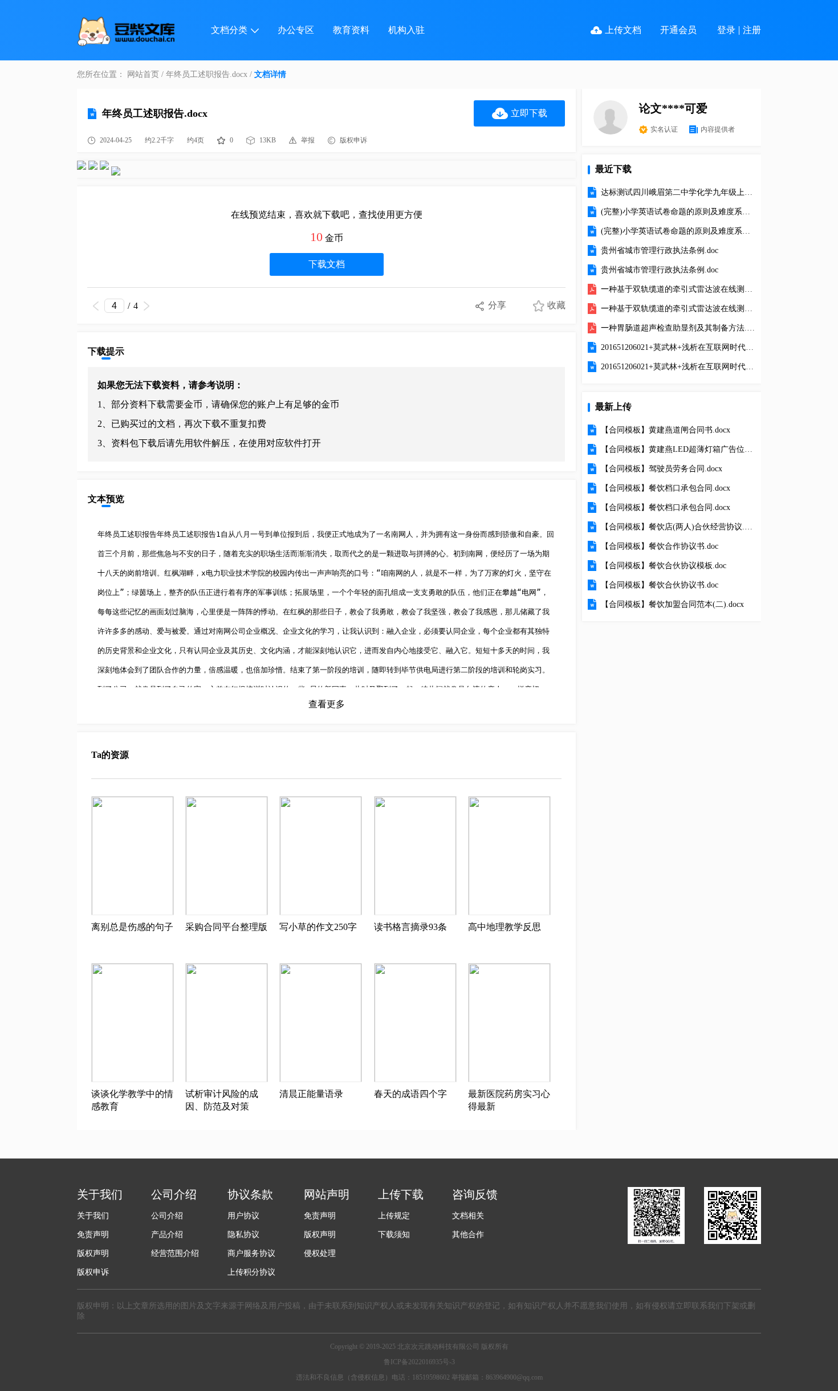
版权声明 (93, 1253)
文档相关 (468, 1215)
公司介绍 (167, 1215)
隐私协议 (243, 1234)
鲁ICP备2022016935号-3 (419, 1362)
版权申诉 (93, 1272)
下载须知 (394, 1234)
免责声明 (93, 1234)
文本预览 (106, 499)
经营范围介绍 (175, 1253)
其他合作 (468, 1234)
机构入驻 (406, 30)
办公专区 (296, 30)
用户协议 (243, 1215)
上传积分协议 (251, 1272)
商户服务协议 (251, 1253)
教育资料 (351, 30)
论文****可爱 (673, 108)
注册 (752, 30)
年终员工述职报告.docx (206, 74)
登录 (726, 30)
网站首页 (143, 74)
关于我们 (93, 1215)
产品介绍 (167, 1234)
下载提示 (106, 351)
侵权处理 (320, 1253)
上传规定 (394, 1215)
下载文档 (326, 264)
